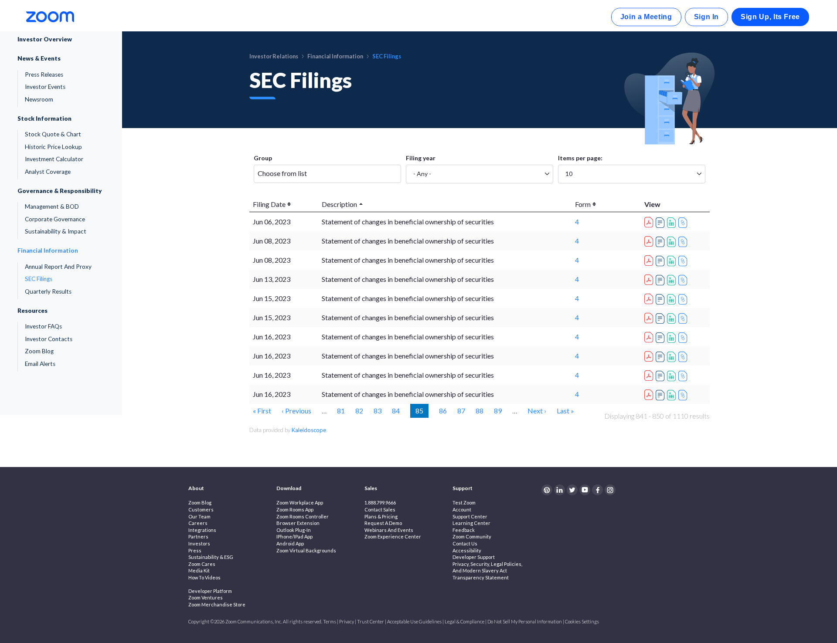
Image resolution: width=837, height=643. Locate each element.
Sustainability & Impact (55, 231)
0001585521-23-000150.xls (672, 337)
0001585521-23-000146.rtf (661, 299)
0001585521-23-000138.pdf (650, 221)
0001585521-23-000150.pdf (650, 336)
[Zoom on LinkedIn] (559, 489)
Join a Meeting (646, 16)
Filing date (269, 204)
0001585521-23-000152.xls (672, 357)
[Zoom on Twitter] (572, 489)
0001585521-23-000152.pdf (650, 355)
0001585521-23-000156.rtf (661, 395)
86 (443, 410)
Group (263, 158)
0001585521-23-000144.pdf (650, 278)
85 (422, 410)
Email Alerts (40, 363)
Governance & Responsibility (59, 190)
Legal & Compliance (464, 621)
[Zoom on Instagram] (610, 489)
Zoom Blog (39, 351)
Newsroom (39, 99)
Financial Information (47, 250)
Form (583, 204)
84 (396, 410)
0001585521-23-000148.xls (672, 318)
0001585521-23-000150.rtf (661, 337)
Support (463, 488)
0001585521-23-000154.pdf (650, 374)
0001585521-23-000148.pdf (650, 316)
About (196, 488)
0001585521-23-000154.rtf (661, 376)
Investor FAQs (43, 326)
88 (479, 410)
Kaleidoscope (309, 429)
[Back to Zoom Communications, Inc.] (50, 16)
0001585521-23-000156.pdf (650, 393)
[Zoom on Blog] (546, 489)
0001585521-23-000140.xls (672, 242)
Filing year (421, 158)
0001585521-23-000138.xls (672, 222)
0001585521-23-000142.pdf (650, 259)
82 (359, 410)
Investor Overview (44, 39)
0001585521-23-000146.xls (672, 299)
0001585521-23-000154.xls (672, 376)
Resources (32, 310)
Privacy (346, 621)
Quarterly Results (48, 291)
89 (498, 410)
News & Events (39, 58)
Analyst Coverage (48, 171)
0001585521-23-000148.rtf (661, 318)
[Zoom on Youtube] (584, 489)
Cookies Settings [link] (582, 621)
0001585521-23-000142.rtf (661, 261)
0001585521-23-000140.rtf (661, 242)
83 (377, 410)
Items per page (579, 158)
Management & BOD (52, 206)
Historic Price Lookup (53, 146)
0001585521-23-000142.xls (672, 261)
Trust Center (370, 621)
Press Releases (44, 74)
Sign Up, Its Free (770, 16)
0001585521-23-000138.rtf (661, 222)
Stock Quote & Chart (53, 134)
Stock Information (44, 118)
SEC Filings (38, 278)
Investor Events (45, 86)
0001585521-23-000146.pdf (650, 297)
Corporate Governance (55, 219)
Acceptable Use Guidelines (414, 621)
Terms (329, 621)
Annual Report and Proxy (58, 266)
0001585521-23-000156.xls (672, 395)
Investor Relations (273, 56)
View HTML (684, 222)
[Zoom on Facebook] (597, 489)
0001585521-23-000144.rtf (661, 280)
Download (288, 488)
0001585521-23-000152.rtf (661, 357)
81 (341, 410)
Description (339, 204)
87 (461, 410)
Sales (370, 488)
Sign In (706, 16)
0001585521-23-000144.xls (672, 280)
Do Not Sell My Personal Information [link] (524, 621)
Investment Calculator (54, 159)
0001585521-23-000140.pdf (650, 240)
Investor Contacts (48, 338)
